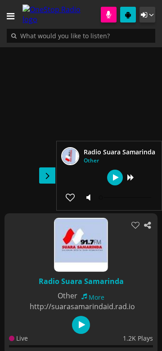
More (96, 297)
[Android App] (128, 14)
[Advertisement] (81, 126)
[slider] (126, 197)
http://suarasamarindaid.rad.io (82, 306)
